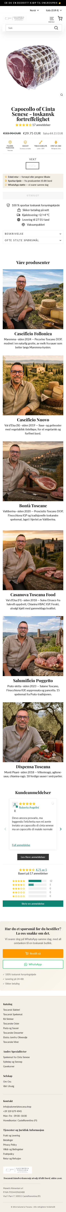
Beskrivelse (14, 233)
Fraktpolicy (8, 1154)
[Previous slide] (5, 829)
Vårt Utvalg (8, 1086)
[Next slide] (60, 829)
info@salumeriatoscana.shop (17, 1106)
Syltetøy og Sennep (12, 1061)
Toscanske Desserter (13, 1032)
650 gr (32, 165)
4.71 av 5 (41, 869)
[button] (24, 125)
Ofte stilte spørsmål (22, 240)
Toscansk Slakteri (11, 1009)
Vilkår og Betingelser (13, 1149)
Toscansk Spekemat (12, 1014)
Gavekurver (8, 1066)
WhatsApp (35, 964)
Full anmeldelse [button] (21, 845)
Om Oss (7, 1081)
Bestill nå (35, 953)
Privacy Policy (10, 1144)
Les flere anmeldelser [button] (33, 856)
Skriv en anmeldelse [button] (33, 903)
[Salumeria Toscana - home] (17, 1170)
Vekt (33, 159)
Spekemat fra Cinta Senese (16, 1057)
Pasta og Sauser (11, 1028)
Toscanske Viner (11, 1042)
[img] (27, 803)
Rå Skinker (8, 1019)
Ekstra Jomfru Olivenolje (15, 1037)
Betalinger (8, 1140)
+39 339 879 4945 (12, 1111)
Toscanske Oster (11, 1023)
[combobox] (34, 27)
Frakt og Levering (11, 1135)
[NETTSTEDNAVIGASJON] (51, 18)
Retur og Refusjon (12, 1158)
